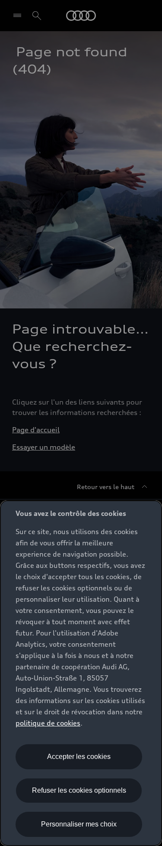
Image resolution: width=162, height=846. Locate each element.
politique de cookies (48, 723)
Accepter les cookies (79, 756)
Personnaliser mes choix (79, 824)
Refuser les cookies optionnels (79, 790)
